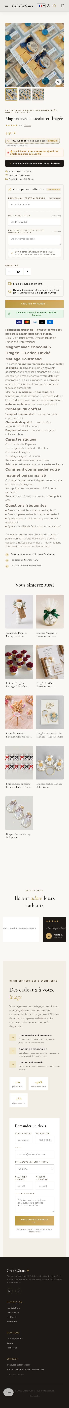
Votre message (24, 1193)
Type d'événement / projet (32, 1162)
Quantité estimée (21, 1178)
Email (18, 1148)
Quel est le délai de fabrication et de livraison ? (35, 526)
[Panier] (62, 5)
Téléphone (43, 1133)
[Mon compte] (48, 5)
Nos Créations (13, 1308)
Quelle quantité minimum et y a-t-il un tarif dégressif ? (31, 520)
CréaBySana (22, 5)
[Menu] (6, 5)
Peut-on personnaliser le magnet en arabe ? (33, 514)
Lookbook (11, 1317)
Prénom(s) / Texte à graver (26, 198)
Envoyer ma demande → (34, 1220)
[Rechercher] (55, 6)
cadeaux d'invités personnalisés (23, 542)
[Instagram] (10, 1291)
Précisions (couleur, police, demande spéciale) (26, 231)
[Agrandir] (58, 82)
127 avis (27, 125)
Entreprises (12, 1321)
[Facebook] (18, 1291)
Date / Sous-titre (19, 216)
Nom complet (23, 1133)
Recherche (12, 1347)
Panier (10, 1343)
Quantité (11, 265)
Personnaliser (13, 1312)
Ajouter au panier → (34, 304)
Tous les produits (14, 1338)
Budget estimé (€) (42, 1178)
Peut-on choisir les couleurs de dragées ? (32, 510)
